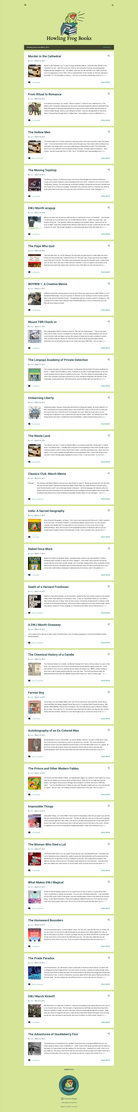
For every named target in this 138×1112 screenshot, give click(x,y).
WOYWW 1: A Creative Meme (47, 284)
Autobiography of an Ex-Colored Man (53, 730)
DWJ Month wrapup (41, 208)
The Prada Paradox (41, 958)
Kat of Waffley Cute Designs (71, 1106)
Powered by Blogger (70, 1099)
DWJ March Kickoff (41, 996)
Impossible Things (40, 806)
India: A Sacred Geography (46, 511)
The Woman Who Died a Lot (47, 844)
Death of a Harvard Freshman (48, 587)
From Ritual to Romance (45, 94)
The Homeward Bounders (45, 920)
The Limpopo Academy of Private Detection (58, 360)
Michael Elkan (73, 1102)
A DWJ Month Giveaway (44, 625)
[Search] (113, 5)
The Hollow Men (39, 132)
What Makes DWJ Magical (46, 882)
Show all (107, 47)
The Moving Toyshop (42, 170)
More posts (69, 1069)
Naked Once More (40, 549)
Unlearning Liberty (41, 398)
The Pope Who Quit (41, 246)
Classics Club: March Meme (47, 474)
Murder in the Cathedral (44, 56)
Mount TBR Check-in (42, 322)
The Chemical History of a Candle (51, 654)
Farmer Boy (36, 692)
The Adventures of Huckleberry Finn (53, 1034)
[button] (108, 56)
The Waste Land (39, 436)
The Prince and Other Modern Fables (53, 768)
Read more (105, 82)
